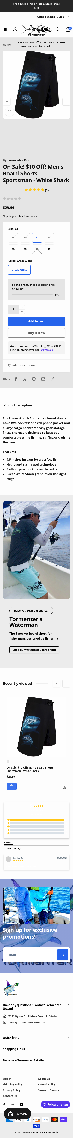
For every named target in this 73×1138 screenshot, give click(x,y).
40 (37, 249)
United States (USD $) (51, 17)
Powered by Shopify (49, 1132)
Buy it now (36, 333)
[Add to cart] (12, 786)
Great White (19, 269)
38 (25, 249)
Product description (18, 405)
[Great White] (8, 761)
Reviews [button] (8, 842)
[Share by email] (43, 379)
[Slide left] (7, 102)
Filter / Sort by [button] (13, 848)
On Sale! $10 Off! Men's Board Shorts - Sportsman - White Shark (31, 769)
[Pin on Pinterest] (34, 379)
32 (37, 237)
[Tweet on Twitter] (25, 379)
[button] (5, 29)
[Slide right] (66, 102)
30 (25, 237)
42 (49, 249)
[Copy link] (52, 379)
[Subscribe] (62, 954)
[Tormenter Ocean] (11, 995)
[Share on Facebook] (16, 379)
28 (13, 237)
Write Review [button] (36, 814)
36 (13, 249)
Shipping (8, 216)
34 (49, 237)
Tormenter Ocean (18, 160)
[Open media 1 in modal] (36, 85)
